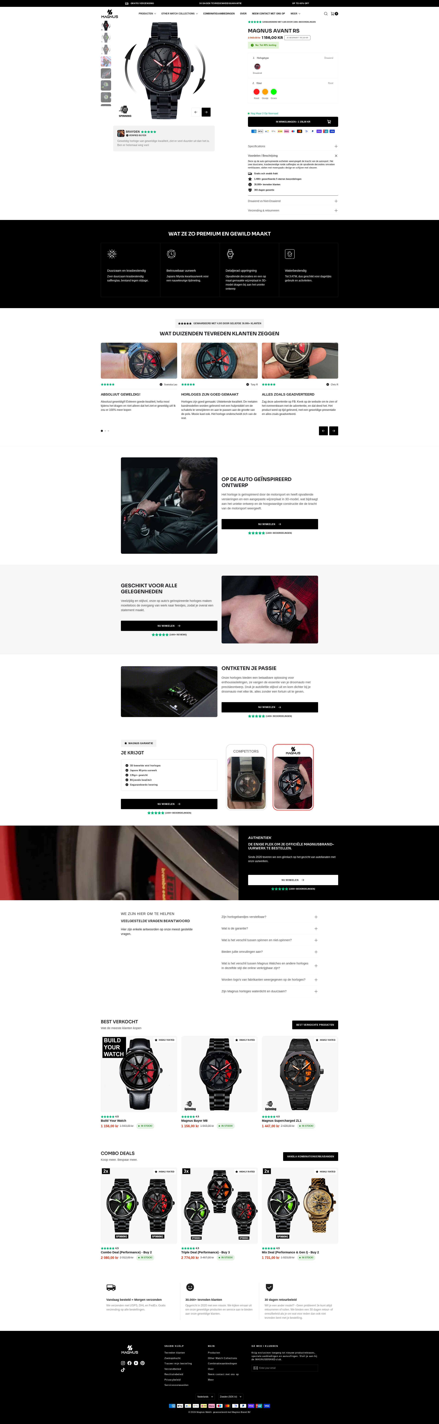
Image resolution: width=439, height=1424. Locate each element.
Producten (214, 1352)
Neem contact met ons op (223, 1374)
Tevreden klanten (174, 1352)
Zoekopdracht (172, 1358)
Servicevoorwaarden (176, 1385)
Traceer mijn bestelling (178, 1363)
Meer (211, 1379)
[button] (147, 14)
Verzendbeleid (172, 1369)
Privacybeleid (172, 1379)
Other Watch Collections (222, 1358)
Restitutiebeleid (173, 1374)
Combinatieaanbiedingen (222, 1363)
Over (211, 1369)
